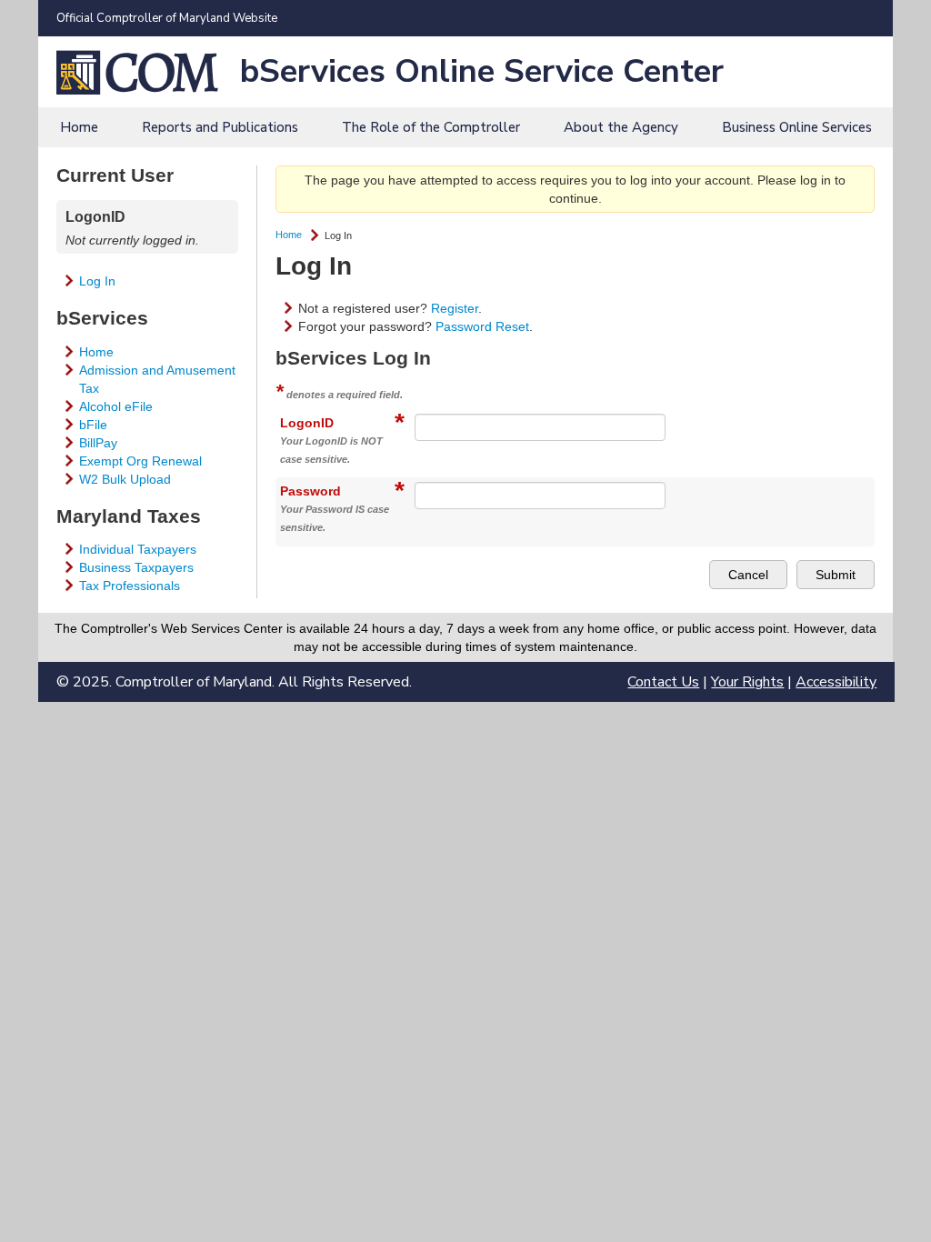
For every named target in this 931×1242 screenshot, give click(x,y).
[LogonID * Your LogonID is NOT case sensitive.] (634, 418)
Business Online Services (797, 127)
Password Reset (482, 326)
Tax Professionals (129, 585)
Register (454, 308)
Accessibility (836, 682)
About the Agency (621, 127)
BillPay (98, 443)
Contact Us (663, 682)
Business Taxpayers (136, 567)
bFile (93, 424)
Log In (97, 281)
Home (79, 127)
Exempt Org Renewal (140, 461)
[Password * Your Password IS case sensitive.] (634, 486)
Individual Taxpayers (137, 549)
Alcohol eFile (116, 406)
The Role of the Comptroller (431, 127)
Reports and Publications (220, 127)
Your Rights (747, 682)
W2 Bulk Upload (125, 479)
